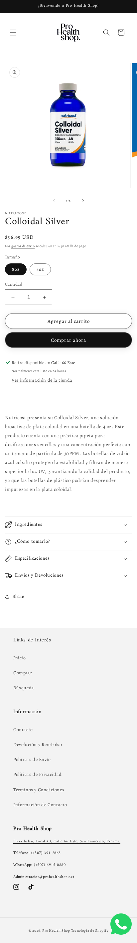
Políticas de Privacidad (37, 774)
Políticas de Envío (32, 759)
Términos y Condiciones (38, 790)
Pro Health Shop (56, 930)
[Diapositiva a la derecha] (83, 200)
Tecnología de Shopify (90, 930)
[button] (13, 32)
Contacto (23, 729)
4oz (40, 269)
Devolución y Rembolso (37, 744)
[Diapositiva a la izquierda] (54, 200)
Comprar (22, 673)
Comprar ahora (68, 340)
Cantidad (13, 284)
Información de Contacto (40, 805)
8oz (16, 269)
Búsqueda (23, 688)
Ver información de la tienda (42, 380)
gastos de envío (23, 246)
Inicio (19, 658)
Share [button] (18, 596)
